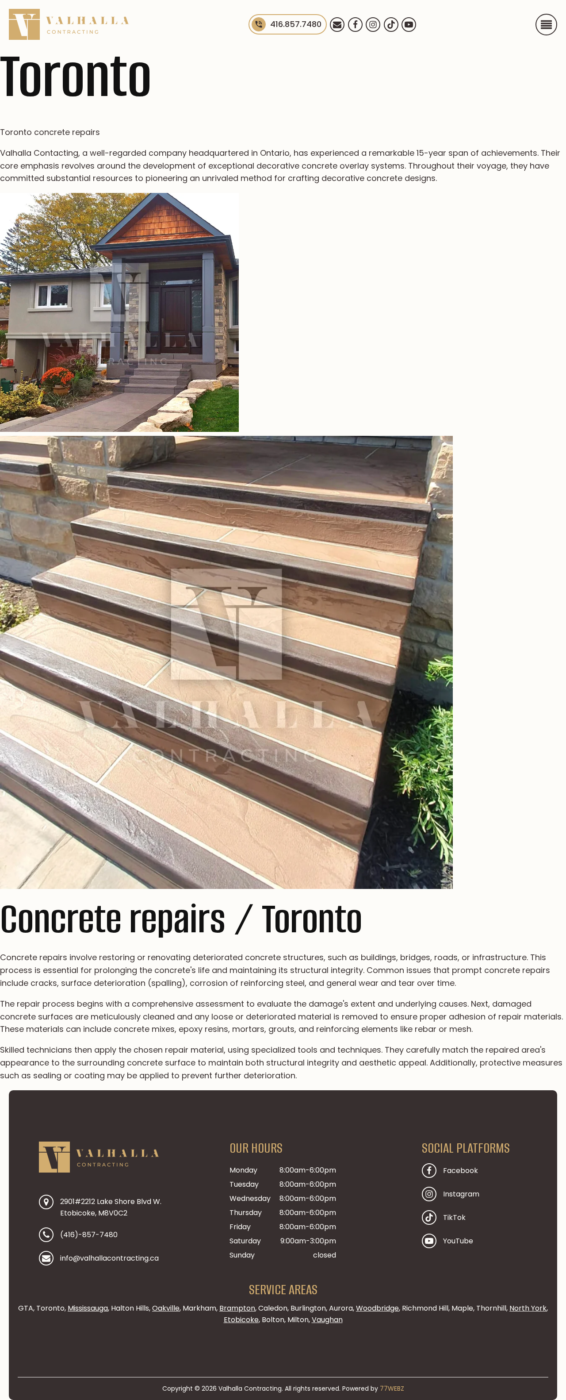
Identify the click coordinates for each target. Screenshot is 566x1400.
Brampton (237, 1308)
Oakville (166, 1308)
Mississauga (88, 1308)
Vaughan (327, 1320)
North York (528, 1308)
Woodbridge (377, 1308)
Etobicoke (241, 1320)
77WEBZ (392, 1388)
